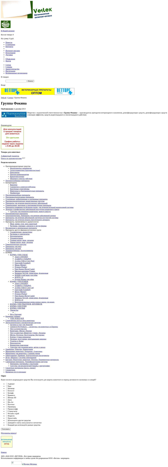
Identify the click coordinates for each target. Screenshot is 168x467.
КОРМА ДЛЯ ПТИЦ (18, 306)
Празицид (12, 407)
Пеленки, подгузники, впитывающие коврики (28, 339)
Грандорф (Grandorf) (22, 263)
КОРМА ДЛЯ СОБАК (19, 255)
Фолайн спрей (13, 414)
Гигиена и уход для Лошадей (21, 325)
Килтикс (11, 404)
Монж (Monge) (20, 265)
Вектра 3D (12, 398)
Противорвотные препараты (16, 214)
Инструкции (10, 71)
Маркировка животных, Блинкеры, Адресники (23, 351)
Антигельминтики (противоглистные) (25, 170)
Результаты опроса (8, 433)
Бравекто (11, 395)
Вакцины (13, 185)
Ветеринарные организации (16, 73)
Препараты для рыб (13, 249)
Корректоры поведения (19, 345)
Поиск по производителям (11, 158)
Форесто (11, 416)
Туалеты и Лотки (16, 341)
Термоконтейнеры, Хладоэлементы (19, 251)
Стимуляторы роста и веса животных (20, 321)
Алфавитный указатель (10, 156)
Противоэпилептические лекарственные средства (24, 201)
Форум (8, 61)
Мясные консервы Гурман (25, 271)
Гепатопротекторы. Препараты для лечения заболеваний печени (30, 216)
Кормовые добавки (12, 316)
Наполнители (15, 343)
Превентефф (13, 409)
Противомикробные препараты (17, 195)
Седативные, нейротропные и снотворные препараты (26, 199)
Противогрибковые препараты (17, 181)
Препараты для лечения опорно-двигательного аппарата (27, 220)
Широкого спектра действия (21, 179)
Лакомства (14, 310)
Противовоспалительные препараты (19, 197)
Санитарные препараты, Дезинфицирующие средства (26, 362)
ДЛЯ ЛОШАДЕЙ (17, 318)
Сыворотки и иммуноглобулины (22, 187)
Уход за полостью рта (18, 329)
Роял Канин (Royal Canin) (25, 269)
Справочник (10, 370)
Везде (3, 85)
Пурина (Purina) (21, 267)
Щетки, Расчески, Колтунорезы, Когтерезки (27, 335)
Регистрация (10, 53)
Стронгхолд (12, 411)
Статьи (8, 65)
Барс (9, 386)
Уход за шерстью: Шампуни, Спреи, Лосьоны (27, 333)
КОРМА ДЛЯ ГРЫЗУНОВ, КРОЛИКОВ (26, 304)
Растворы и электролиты (19, 234)
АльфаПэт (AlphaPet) (23, 259)
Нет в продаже (15, 314)
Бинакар (11, 388)
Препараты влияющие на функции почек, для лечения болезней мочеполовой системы (39, 207)
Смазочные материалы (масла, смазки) (20, 368)
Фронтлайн (12, 418)
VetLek (3, 98)
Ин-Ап (10, 402)
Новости (8, 42)
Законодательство (12, 69)
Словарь (8, 67)
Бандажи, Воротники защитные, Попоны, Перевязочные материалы (32, 360)
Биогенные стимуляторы (19, 189)
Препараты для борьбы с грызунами (24, 364)
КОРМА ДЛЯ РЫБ (17, 308)
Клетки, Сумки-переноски (20, 337)
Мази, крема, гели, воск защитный (23, 224)
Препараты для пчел (13, 246)
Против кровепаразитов (19, 174)
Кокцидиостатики (17, 176)
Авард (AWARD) (21, 257)
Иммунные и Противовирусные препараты (27, 191)
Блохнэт (11, 391)
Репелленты (14, 172)
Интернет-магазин (12, 51)
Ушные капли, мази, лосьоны (21, 242)
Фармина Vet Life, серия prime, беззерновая (31, 273)
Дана (10, 400)
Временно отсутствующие (15, 372)
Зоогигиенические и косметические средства (23, 323)
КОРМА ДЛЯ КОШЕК (19, 281)
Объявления (10, 59)
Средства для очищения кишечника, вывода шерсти (30, 211)
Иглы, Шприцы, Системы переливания (20, 358)
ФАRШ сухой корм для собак (26, 275)
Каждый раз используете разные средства (24, 425)
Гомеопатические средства (15, 244)
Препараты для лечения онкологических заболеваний (26, 203)
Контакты (9, 47)
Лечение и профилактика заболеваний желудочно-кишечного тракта (32, 209)
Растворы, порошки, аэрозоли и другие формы (28, 226)
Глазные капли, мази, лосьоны (22, 240)
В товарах (5, 77)
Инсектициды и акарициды (21, 168)
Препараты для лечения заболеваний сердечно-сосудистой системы (31, 218)
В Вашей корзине (8, 31)
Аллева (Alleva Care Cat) (24, 288)
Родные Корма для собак (24, 279)
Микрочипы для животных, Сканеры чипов (22, 353)
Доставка (9, 55)
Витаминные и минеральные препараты (21, 228)
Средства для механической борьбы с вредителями (30, 366)
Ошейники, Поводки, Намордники (19, 349)
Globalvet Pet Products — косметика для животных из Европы (34, 327)
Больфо (11, 393)
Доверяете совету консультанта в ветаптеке (25, 423)
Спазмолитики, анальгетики (21, 232)
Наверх (4, 452)
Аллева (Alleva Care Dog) (24, 261)
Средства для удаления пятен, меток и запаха (27, 347)
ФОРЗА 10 (19, 277)
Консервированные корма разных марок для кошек (34, 302)
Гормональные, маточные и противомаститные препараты (28, 205)
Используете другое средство (19, 420)
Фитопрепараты (16, 236)
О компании (10, 44)
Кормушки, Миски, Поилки (21, 331)
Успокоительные (16, 238)
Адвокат (11, 384)
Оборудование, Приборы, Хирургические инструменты (27, 355)
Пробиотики (15, 193)
